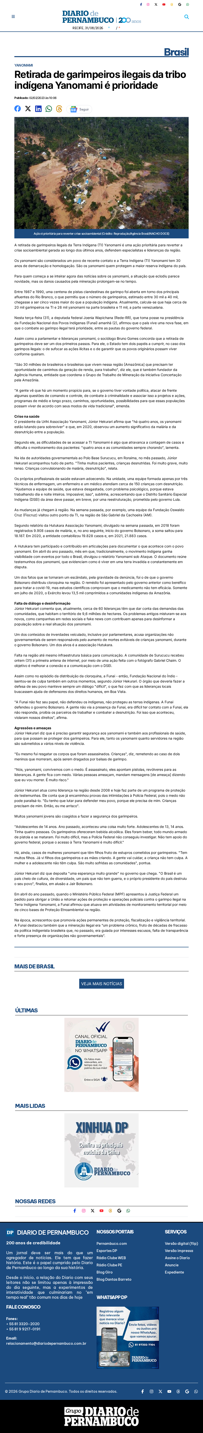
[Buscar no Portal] (187, 17)
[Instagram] (148, 4)
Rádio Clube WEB (111, 1258)
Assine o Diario (177, 1258)
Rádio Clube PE (109, 1265)
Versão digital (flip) (181, 1243)
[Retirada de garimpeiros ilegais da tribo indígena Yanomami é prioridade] (17, 108)
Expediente (174, 1272)
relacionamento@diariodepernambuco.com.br (46, 1343)
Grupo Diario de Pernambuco (43, 1391)
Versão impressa (179, 1251)
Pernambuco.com (112, 1243)
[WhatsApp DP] (187, 4)
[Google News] (179, 4)
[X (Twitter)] (155, 4)
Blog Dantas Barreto (114, 1279)
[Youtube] (163, 4)
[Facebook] (143, 4)
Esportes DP (107, 1251)
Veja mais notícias (101, 983)
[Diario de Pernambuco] (101, 16)
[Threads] (171, 4)
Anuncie (171, 1265)
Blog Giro (105, 1272)
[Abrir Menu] (13, 16)
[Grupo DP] (101, 1416)
